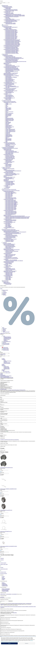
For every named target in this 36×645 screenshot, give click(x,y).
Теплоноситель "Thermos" (9, 241)
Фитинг (6, 163)
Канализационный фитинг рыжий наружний (12, 69)
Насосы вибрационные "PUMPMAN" (11, 77)
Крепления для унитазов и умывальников (12, 251)
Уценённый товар (5, 280)
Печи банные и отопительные (9, 142)
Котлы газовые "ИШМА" (9, 193)
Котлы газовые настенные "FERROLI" (11, 201)
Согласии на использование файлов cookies (13, 641)
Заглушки (7, 110)
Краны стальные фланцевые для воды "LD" (12, 152)
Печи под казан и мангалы (10, 146)
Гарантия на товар (6, 349)
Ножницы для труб (8, 64)
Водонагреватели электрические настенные (11, 49)
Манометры (6, 179)
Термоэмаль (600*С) (9, 134)
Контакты (4, 330)
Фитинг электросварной (9, 171)
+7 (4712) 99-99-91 (14, 594)
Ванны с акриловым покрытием (10, 246)
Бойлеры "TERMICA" (9, 28)
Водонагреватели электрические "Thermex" (12, 48)
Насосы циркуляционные (9, 80)
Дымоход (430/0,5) (8, 107)
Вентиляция (7, 17)
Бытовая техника (5, 5)
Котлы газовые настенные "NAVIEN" (11, 205)
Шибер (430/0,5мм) (8, 138)
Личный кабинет (2, 354)
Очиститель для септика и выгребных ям (12, 71)
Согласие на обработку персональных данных (29, 606)
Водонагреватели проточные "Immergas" (12, 31)
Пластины (7, 124)
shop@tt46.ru (15, 612)
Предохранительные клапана (10, 161)
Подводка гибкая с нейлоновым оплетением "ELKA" (14, 57)
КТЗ (5, 176)
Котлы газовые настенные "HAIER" (11, 203)
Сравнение (5, 292)
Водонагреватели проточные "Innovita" (11, 32)
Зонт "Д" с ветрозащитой (9, 111)
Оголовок (7, 121)
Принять (9, 643)
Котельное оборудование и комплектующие (9, 189)
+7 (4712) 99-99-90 (8, 594)
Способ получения (6, 368)
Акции (3, 364)
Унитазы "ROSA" (8, 276)
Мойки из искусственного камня (10, 254)
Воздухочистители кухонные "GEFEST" (12, 10)
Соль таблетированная (8, 238)
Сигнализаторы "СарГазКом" (10, 183)
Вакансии (4, 342)
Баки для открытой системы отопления (11, 59)
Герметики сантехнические (8, 248)
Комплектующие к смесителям (10, 268)
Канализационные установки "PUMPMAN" (12, 75)
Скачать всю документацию (14, 439)
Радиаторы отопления (8, 234)
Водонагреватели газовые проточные (10, 29)
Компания (4, 294)
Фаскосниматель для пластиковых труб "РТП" (13, 66)
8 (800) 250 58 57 (2, 333)
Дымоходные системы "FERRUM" (10, 102)
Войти (1, 288)
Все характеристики (3, 389)
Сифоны (6, 264)
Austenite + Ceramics (9, 103)
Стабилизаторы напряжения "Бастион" (11, 21)
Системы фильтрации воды (8, 262)
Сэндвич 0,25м (8, 132)
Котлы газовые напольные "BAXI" (11, 197)
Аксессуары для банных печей (10, 143)
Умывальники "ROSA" (9, 272)
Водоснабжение (5, 54)
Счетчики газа (8, 187)
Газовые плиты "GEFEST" (10, 13)
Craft (6, 105)
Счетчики (6, 185)
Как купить (4, 328)
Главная (3, 358)
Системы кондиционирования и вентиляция (11, 16)
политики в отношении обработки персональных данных (16, 603)
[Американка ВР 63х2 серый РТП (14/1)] (3, 509)
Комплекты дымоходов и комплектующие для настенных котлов (14, 215)
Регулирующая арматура (8, 159)
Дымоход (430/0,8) (8, 108)
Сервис (4, 331)
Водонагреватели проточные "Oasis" (11, 33)
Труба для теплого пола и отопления (10, 88)
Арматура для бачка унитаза (10, 250)
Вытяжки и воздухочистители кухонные (10, 9)
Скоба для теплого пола (9, 91)
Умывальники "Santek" (9, 274)
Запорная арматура (7, 149)
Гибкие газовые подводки (8, 172)
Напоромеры (6, 180)
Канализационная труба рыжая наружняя (12, 67)
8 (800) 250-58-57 (2, 594)
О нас (5, 360)
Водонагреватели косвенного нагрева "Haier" (12, 42)
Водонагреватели (7, 26)
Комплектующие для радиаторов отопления (12, 232)
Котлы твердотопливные (8, 221)
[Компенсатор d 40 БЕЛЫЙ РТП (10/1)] (3, 524)
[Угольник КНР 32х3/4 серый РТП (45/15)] (3, 460)
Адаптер (7, 106)
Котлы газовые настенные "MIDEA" (11, 204)
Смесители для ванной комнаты (10, 269)
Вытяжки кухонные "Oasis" (10, 11)
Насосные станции (8, 76)
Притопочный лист (8, 127)
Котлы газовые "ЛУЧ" (9, 194)
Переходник (7, 123)
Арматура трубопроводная (10, 150)
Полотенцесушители (7, 256)
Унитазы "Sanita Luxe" (9, 277)
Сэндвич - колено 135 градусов (10, 129)
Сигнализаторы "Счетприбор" (10, 184)
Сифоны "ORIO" (8, 265)
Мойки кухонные (7, 253)
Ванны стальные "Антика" (10, 247)
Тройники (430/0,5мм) (9, 135)
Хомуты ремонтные (9, 94)
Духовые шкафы (8, 8)
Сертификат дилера (3, 439)
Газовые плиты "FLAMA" (9, 12)
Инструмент (6, 63)
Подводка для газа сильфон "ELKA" (11, 174)
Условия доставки (6, 348)
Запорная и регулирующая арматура (8, 147)
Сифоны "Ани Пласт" (9, 266)
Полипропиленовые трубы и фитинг (10, 82)
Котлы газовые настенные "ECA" (11, 200)
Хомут (7, 137)
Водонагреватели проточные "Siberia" (11, 34)
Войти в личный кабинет (6, 588)
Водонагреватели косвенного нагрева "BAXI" (12, 40)
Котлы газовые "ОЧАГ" (9, 195)
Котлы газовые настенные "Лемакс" (11, 208)
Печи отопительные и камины (10, 145)
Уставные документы (6, 344)
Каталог (3, 582)
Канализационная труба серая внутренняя (12, 68)
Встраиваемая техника (8, 7)
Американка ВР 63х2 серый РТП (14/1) (6, 510)
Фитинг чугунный (8, 166)
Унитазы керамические (8, 275)
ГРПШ (5, 169)
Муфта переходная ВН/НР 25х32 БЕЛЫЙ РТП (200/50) (8, 546)
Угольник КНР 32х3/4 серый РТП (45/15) (6, 467)
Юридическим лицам (6, 371)
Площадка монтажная (9, 125)
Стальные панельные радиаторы (10, 236)
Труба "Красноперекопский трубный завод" (12, 86)
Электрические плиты (8, 22)
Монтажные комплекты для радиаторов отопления (13, 233)
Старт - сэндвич (8, 128)
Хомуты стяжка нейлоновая (10, 96)
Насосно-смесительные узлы (10, 157)
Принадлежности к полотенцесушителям (12, 258)
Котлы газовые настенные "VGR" (11, 207)
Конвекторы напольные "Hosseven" (11, 219)
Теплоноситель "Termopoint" (10, 240)
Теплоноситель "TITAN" (9, 239)
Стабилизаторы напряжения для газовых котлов (12, 19)
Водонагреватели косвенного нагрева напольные (12, 39)
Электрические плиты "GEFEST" (11, 23)
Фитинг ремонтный (9, 164)
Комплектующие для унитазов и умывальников (11, 249)
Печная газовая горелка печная (9, 227)
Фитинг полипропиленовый (10, 84)
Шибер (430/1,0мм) (8, 140)
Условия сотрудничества (6, 341)
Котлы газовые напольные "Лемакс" (11, 198)
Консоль (7, 116)
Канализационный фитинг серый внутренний (12, 70)
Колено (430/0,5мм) (8, 114)
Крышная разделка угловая (10, 119)
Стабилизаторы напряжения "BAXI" (11, 20)
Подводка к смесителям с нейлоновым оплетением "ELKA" (15, 58)
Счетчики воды (8, 186)
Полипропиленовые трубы (10, 83)
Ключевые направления (7, 337)
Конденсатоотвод (8, 115)
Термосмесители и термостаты (10, 158)
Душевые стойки (8, 267)
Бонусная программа (6, 343)
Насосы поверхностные (9, 78)
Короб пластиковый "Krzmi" (10, 178)
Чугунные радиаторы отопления (10, 237)
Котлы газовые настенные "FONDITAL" (12, 202)
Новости (4, 329)
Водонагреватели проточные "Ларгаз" (11, 37)
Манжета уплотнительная (9, 120)
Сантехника (5, 242)
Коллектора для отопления (10, 155)
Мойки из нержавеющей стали (10, 255)
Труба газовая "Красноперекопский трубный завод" (13, 170)
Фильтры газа (6, 188)
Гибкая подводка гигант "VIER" (10, 56)
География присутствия (7, 338)
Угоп (6, 228)
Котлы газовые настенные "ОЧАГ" (11, 209)
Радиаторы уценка (8, 284)
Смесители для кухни (9, 270)
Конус (6, 117)
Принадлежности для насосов (10, 81)
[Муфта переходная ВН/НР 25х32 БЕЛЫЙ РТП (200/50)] (3, 545)
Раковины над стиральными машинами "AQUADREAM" (14, 260)
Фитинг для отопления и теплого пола (10, 90)
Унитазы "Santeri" (8, 279)
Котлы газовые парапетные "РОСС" (11, 213)
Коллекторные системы (8, 154)
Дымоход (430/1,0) (8, 109)
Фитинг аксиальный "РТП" (10, 92)
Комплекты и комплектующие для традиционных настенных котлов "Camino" (17, 217)
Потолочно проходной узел (10, 126)
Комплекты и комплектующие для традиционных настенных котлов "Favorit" (17, 218)
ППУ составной (8, 122)
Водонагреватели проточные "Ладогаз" (11, 36)
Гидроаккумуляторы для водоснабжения (12, 60)
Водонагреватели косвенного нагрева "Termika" (13, 43)
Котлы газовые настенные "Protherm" (11, 206)
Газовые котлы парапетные (8, 210)
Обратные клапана (8, 160)
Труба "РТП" (8, 87)
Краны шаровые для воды (9, 153)
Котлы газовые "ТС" (9, 196)
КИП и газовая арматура (6, 167)
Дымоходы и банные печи (7, 100)
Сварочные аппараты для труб (10, 65)
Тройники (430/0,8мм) (9, 136)
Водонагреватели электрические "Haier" (12, 47)
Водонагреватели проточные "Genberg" (12, 30)
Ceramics (7, 104)
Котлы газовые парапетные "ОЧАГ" (11, 212)
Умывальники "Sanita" (9, 273)
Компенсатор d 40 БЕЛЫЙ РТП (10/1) (6, 531)
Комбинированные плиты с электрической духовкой (12, 14)
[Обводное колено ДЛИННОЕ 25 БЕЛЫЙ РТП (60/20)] (3, 481)
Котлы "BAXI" (8, 223)
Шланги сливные (8, 99)
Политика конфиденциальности (17, 606)
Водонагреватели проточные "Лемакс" (11, 38)
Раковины (6, 259)
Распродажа (4, 583)
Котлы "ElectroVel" (8, 224)
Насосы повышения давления (10, 79)
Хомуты (6, 93)
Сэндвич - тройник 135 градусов (10, 130)
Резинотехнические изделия (9, 261)
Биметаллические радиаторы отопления (12, 235)
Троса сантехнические (9, 252)
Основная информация (7, 336)
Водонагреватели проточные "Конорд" (11, 35)
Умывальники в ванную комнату (9, 271)
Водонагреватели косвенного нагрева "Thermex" (13, 44)
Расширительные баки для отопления (11, 62)
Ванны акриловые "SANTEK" (10, 245)
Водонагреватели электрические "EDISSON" (12, 50)
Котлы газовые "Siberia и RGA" (10, 192)
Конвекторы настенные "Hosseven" (11, 220)
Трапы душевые (8, 72)
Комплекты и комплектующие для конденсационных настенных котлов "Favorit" (18, 216)
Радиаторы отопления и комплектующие (9, 229)
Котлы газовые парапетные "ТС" (11, 214)
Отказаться (26, 643)
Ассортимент (6, 340)
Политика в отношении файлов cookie (6, 606)
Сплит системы (8, 18)
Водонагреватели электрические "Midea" (12, 52)
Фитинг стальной (8, 165)
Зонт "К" (7, 112)
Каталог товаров (5, 290)
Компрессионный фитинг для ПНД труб (11, 73)
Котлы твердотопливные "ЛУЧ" (10, 222)
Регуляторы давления (9, 162)
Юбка (6, 141)
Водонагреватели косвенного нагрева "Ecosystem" (13, 41)
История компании (7, 339)
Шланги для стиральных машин (9, 97)
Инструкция (8, 439)
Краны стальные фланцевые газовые (11, 151)
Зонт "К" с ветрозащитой (9, 113)
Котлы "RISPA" (8, 225)
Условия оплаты (5, 347)
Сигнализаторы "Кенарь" (9, 182)
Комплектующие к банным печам (11, 144)
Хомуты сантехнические (9, 95)
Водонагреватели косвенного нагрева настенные (12, 45)
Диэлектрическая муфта (8, 175)
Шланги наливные (8, 98)
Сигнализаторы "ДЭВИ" (9, 181)
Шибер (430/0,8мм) (8, 139)
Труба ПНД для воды (8, 85)
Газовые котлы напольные (8, 191)
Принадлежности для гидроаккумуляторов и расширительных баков (16, 61)
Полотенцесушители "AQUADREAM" (11, 257)
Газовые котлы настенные (8, 199)
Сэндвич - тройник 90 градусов (10, 131)
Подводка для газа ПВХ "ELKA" (11, 173)
